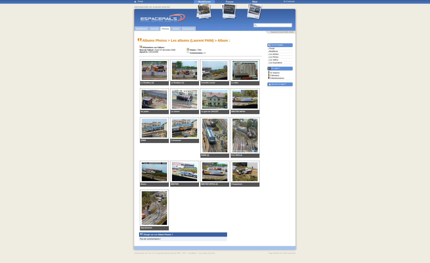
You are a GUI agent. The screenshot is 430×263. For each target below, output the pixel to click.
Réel (254, 1)
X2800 (143, 140)
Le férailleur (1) (177, 83)
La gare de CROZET (210, 111)
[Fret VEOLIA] (245, 152)
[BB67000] (184, 180)
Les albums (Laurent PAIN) (192, 40)
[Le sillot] (245, 79)
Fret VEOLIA (236, 155)
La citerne (175, 111)
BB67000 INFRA (238, 111)
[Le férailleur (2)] (154, 79)
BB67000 (175, 184)
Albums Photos (154, 40)
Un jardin (145, 111)
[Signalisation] (154, 224)
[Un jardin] (154, 108)
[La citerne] (184, 108)
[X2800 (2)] (214, 152)
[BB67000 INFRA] (245, 108)
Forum (229, 1)
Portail (140, 1)
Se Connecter (289, 1)
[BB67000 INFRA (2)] (214, 180)
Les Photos (273, 57)
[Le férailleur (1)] (184, 79)
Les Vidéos (273, 60)
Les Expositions (275, 63)
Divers (143, 184)
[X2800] (154, 137)
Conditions (192, 253)
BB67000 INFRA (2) (209, 184)
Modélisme (204, 1)
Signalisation (146, 228)
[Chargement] (245, 180)
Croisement (176, 140)
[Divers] (154, 180)
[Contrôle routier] (214, 79)
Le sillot (234, 83)
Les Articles (274, 54)
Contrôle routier (208, 83)
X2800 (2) (205, 155)
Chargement (236, 184)
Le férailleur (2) (147, 83)
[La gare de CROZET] (214, 108)
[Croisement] (184, 137)
